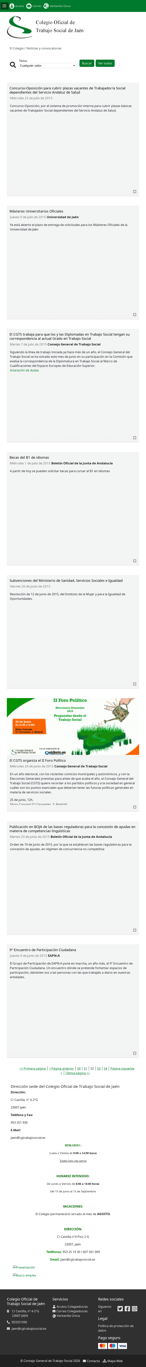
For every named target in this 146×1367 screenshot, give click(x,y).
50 (79, 1068)
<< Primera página (32, 1068)
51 (85, 1068)
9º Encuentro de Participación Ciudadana (43, 949)
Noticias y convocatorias (44, 48)
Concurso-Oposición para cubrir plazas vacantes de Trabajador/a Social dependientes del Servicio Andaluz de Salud (67, 90)
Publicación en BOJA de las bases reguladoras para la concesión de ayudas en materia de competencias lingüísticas (72, 828)
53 (99, 1068)
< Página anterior (61, 1068)
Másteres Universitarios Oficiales (36, 211)
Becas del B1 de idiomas (29, 457)
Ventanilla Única (60, 6)
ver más (134, 191)
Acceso (19, 6)
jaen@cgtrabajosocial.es (29, 1328)
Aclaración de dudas (24, 370)
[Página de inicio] (45, 27)
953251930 (19, 1322)
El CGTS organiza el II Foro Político (38, 760)
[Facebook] (127, 1309)
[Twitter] (120, 1309)
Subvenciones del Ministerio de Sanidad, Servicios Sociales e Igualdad (66, 580)
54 (105, 1068)
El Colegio (17, 48)
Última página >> (78, 1073)
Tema (23, 61)
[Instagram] (134, 1309)
